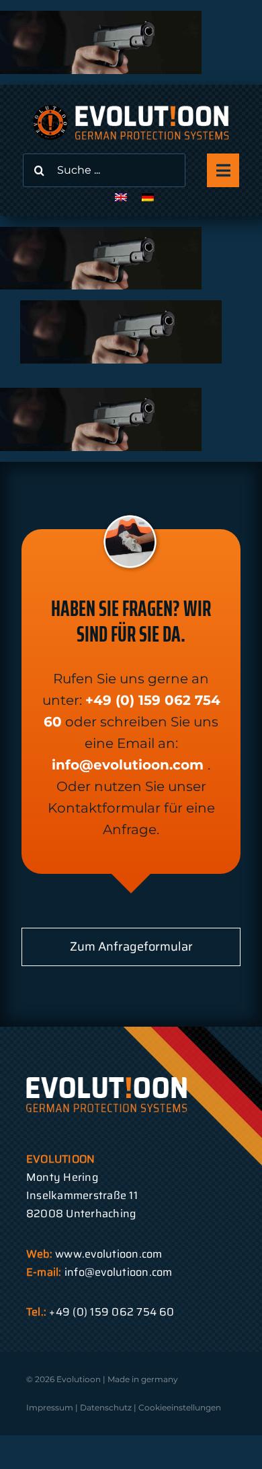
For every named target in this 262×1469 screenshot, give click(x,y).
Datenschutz (106, 1407)
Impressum (49, 1407)
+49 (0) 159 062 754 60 (111, 1311)
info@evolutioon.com (128, 765)
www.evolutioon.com (108, 1253)
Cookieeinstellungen (179, 1407)
